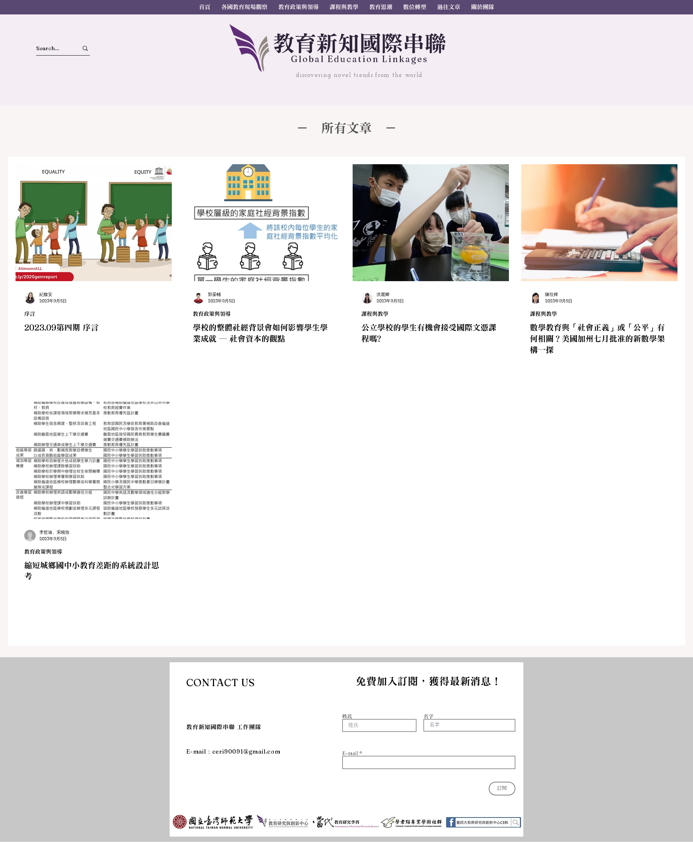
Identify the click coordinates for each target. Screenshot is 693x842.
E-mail (350, 753)
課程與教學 (374, 314)
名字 (428, 716)
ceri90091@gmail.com (246, 751)
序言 (29, 314)
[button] (449, 7)
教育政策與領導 (212, 314)
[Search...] (85, 48)
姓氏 (347, 716)
